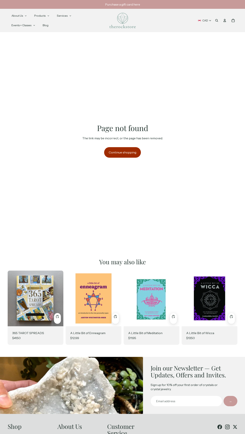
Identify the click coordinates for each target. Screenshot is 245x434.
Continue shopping (122, 152)
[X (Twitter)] (235, 427)
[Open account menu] (224, 20)
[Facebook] (219, 427)
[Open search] (216, 20)
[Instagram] (227, 427)
